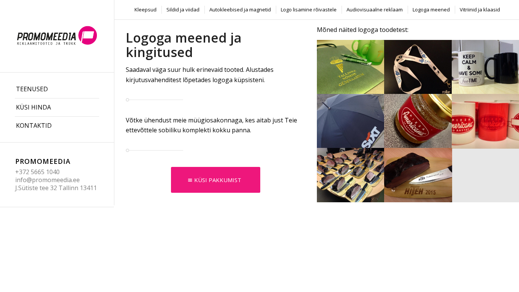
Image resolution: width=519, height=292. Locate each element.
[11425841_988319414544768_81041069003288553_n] (418, 175)
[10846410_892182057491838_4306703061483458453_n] (418, 121)
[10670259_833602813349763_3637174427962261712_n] (351, 121)
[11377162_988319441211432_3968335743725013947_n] (351, 175)
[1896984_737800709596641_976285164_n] (418, 67)
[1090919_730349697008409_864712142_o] (351, 67)
